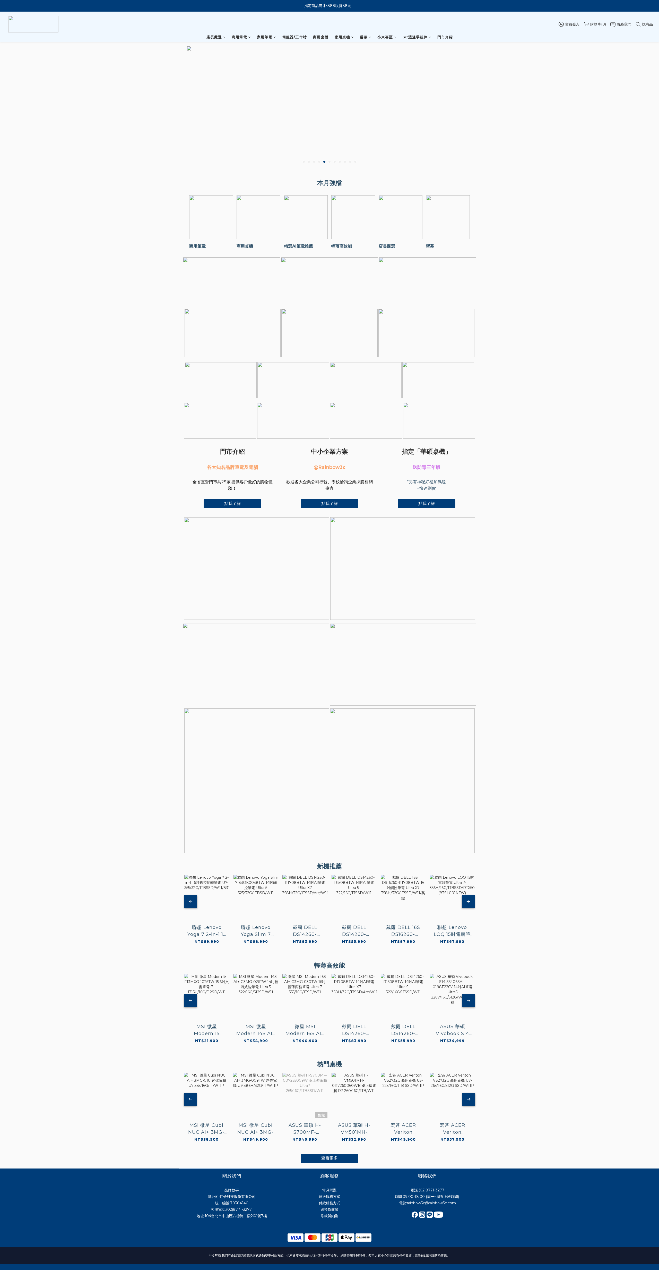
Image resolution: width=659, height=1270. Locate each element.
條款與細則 (329, 1216)
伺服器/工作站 (294, 37)
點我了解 (232, 503)
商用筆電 (239, 37)
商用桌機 (320, 37)
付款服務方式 (329, 1203)
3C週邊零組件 (415, 37)
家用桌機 (342, 37)
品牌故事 (231, 1190)
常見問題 (329, 1190)
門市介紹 (445, 37)
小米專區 (385, 37)
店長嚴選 (214, 37)
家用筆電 (264, 37)
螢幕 (364, 37)
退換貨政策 (329, 1209)
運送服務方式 (329, 1196)
